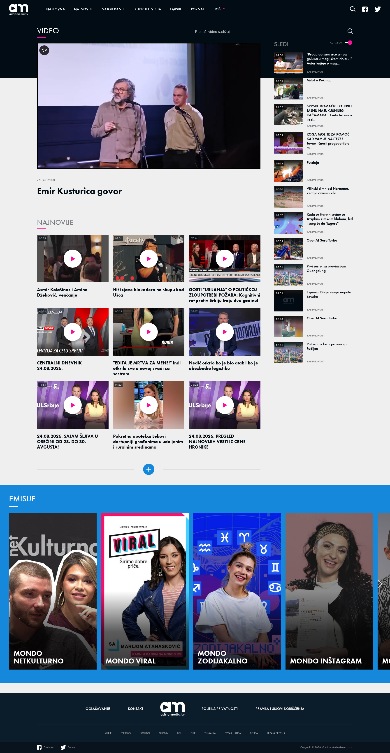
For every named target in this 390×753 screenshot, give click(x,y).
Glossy (163, 733)
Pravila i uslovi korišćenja (280, 708)
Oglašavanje (98, 708)
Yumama (210, 733)
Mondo (145, 733)
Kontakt (135, 708)
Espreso (126, 733)
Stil (179, 733)
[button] (379, 585)
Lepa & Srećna (276, 733)
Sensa (254, 733)
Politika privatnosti (220, 708)
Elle (192, 733)
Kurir (108, 733)
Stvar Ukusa (233, 733)
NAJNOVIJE (55, 222)
